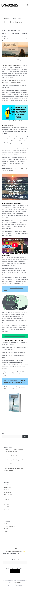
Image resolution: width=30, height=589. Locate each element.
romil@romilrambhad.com (19, 584)
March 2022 (7, 509)
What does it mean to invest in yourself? (12, 65)
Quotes (6, 528)
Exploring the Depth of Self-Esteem (13, 456)
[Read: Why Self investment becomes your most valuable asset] (15, 49)
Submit (15, 571)
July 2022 (6, 499)
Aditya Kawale (18, 582)
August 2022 (7, 497)
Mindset (6, 524)
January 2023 (7, 492)
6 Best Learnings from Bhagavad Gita (14, 460)
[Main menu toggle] (27, 5)
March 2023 (7, 489)
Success (6, 531)
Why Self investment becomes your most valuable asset (14, 33)
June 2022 (6, 502)
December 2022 (8, 494)
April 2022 (6, 507)
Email (15, 559)
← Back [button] (15, 548)
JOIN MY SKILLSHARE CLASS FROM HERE (14, 336)
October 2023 (7, 487)
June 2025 (6, 484)
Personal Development (17, 39)
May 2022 (6, 504)
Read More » (5, 418)
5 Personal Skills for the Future (12, 464)
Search (3, 433)
